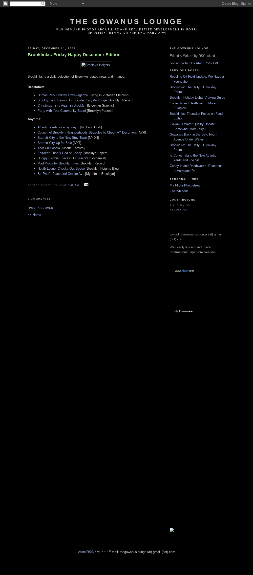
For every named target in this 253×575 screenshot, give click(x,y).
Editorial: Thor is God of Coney (60, 153)
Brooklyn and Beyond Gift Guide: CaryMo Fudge (72, 100)
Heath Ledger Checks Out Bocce (61, 168)
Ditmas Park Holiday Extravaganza (63, 95)
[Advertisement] (189, 396)
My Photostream (184, 311)
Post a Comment (42, 208)
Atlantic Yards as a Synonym (58, 127)
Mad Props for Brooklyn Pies (58, 163)
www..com (184, 270)
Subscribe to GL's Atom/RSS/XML (194, 63)
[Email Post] (86, 185)
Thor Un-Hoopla (49, 148)
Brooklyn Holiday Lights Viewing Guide (197, 97)
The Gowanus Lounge (126, 21)
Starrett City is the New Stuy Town (62, 137)
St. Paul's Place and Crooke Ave (61, 174)
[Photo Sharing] (95, 65)
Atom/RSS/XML (89, 552)
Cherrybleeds (179, 191)
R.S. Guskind (180, 205)
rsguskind (178, 209)
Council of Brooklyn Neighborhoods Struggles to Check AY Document (87, 132)
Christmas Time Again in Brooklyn (62, 105)
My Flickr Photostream (186, 185)
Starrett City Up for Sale (55, 143)
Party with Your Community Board (62, 111)
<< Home (34, 215)
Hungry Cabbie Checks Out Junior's (63, 158)
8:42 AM (73, 185)
